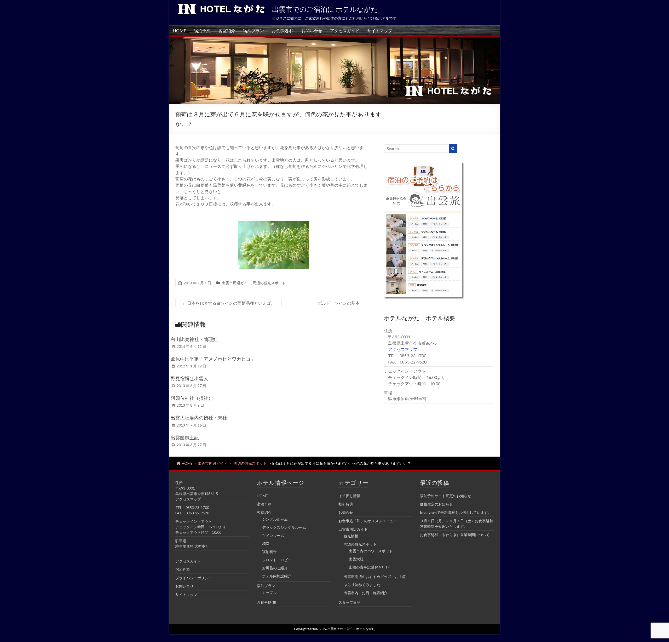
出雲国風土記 (185, 437)
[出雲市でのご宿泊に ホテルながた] (334, 39)
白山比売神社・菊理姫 (194, 339)
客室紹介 (226, 30)
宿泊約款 (182, 569)
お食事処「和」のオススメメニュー (367, 521)
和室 (265, 543)
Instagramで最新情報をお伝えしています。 (456, 512)
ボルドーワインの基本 (341, 302)
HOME (179, 30)
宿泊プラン (253, 30)
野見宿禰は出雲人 (189, 378)
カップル (269, 592)
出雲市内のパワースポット (371, 551)
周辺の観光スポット (269, 283)
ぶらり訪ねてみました (362, 584)
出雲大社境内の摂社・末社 (199, 418)
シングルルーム (275, 519)
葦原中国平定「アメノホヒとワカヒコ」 (213, 359)
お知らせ (345, 512)
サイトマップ (379, 30)
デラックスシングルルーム (284, 527)
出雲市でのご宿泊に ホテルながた (325, 9)
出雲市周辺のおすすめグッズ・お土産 (375, 576)
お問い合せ (311, 30)
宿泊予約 (202, 30)
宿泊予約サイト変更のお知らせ (445, 495)
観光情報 (351, 536)
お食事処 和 (282, 30)
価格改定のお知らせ (436, 504)
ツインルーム (273, 535)
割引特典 (345, 504)
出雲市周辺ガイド (236, 283)
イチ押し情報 (349, 495)
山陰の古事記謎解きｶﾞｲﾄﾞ (370, 567)
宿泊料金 (269, 551)
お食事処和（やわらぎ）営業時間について (454, 534)
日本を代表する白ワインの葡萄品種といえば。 (228, 302)
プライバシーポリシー (193, 578)
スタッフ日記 (349, 602)
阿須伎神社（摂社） (192, 398)
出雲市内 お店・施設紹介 (366, 592)
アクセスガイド (344, 30)
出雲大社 (356, 559)
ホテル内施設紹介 (276, 576)
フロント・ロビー (276, 560)
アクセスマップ (402, 349)
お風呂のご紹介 (275, 568)
